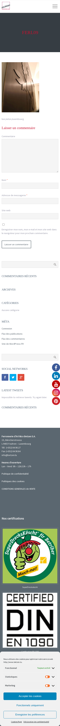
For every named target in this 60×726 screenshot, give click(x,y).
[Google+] (21, 377)
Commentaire (8, 136)
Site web (6, 210)
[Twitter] (13, 377)
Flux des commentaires (13, 338)
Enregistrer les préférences (30, 714)
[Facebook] (5, 377)
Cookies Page (16, 721)
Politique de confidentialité (15, 473)
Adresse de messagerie (14, 195)
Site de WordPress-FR (13, 343)
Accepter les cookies (30, 696)
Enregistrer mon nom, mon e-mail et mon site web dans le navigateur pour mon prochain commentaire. (29, 231)
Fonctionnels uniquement (30, 705)
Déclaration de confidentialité (36, 721)
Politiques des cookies (13, 481)
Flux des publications (12, 333)
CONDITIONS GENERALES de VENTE (18, 488)
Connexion (7, 328)
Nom (5, 180)
